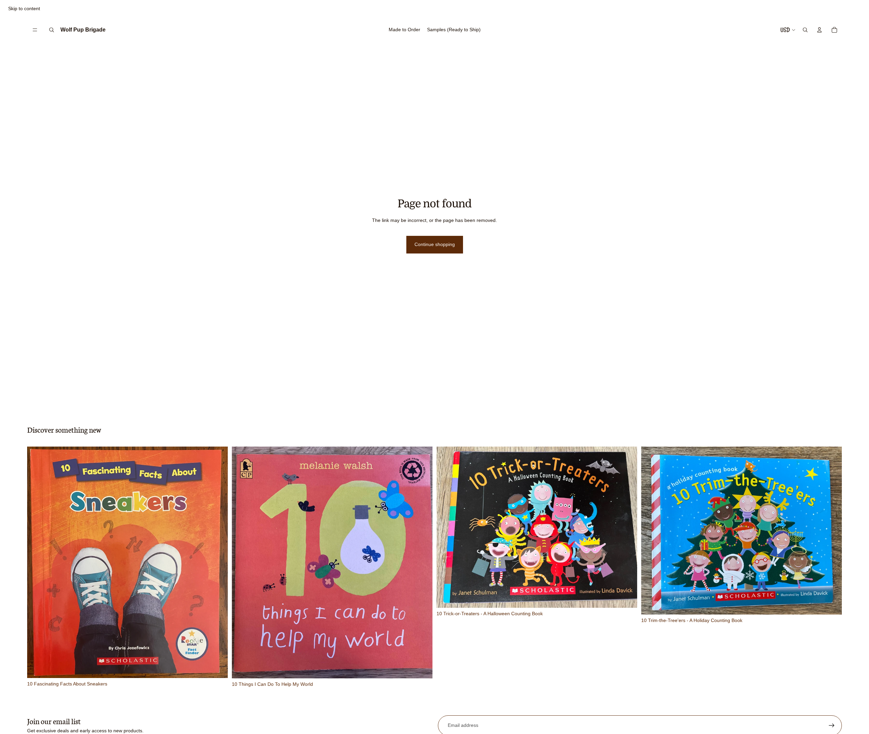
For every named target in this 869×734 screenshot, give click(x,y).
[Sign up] (832, 725)
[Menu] (35, 30)
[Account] (819, 29)
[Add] (217, 668)
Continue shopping (434, 244)
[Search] (51, 29)
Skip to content (24, 8)
